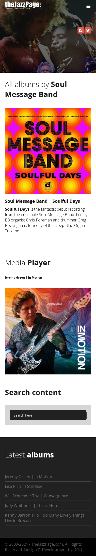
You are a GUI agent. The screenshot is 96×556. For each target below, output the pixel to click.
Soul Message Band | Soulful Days (42, 201)
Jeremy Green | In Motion (23, 277)
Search (33, 392)
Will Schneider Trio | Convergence (36, 496)
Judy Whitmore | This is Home (33, 505)
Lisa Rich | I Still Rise (23, 486)
